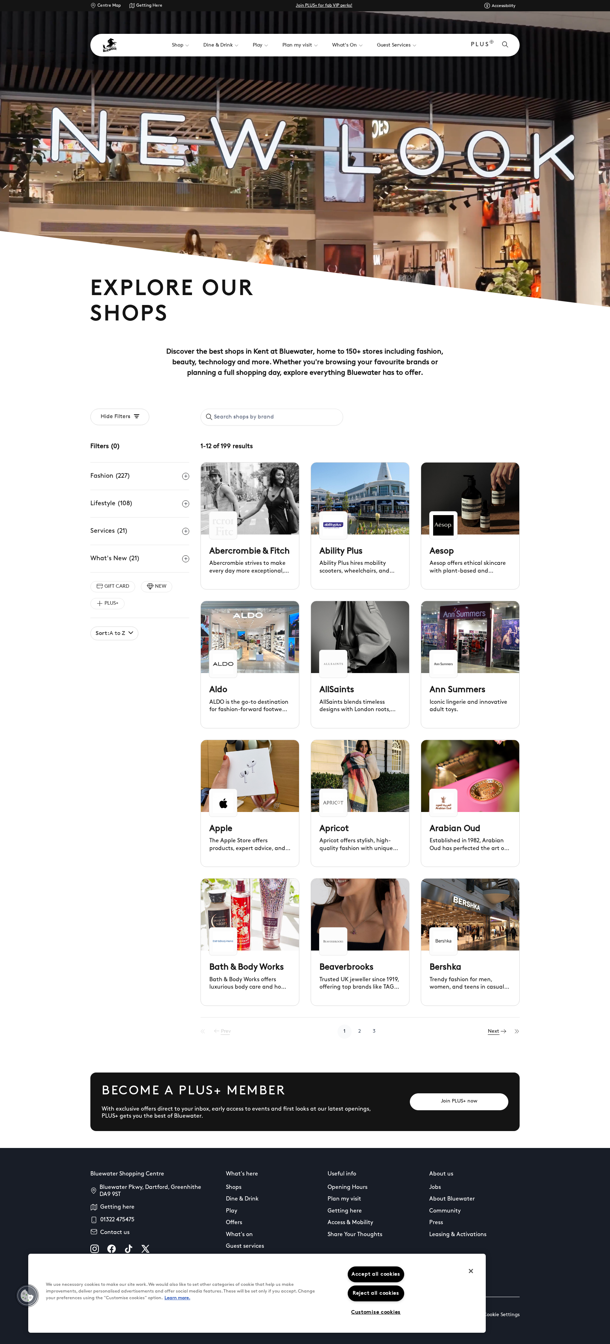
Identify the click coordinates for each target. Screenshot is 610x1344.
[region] (257, 1293)
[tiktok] (128, 1249)
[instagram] (94, 1249)
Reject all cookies (376, 1293)
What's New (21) (115, 559)
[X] (145, 1249)
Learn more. (177, 1298)
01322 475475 (117, 1220)
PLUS (480, 45)
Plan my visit (344, 1199)
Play (231, 1211)
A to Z (110, 633)
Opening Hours (347, 1187)
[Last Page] (517, 1031)
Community (445, 1211)
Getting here (117, 1207)
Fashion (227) (110, 476)
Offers (234, 1223)
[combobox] (272, 417)
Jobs (435, 1187)
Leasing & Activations (457, 1235)
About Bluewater (452, 1199)
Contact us (115, 1232)
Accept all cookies (376, 1274)
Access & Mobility (350, 1223)
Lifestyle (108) (111, 504)
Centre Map (109, 6)
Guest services (245, 1246)
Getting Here (149, 6)
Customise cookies (376, 1312)
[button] (27, 1295)
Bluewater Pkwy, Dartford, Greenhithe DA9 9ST (150, 1191)
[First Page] (203, 1031)
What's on (239, 1235)
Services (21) (109, 531)
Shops (233, 1187)
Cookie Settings (501, 1315)
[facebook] (111, 1249)
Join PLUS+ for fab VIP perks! (324, 6)
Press (436, 1223)
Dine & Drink (242, 1199)
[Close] (471, 1271)
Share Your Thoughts (355, 1235)
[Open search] (505, 45)
